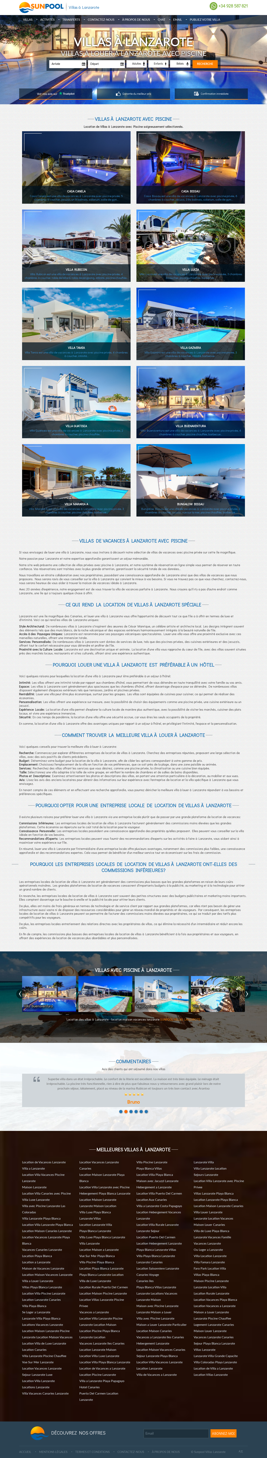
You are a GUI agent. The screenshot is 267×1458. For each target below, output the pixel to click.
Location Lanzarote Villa (95, 1215)
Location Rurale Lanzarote (211, 1284)
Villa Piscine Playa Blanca (96, 1253)
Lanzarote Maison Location (97, 1196)
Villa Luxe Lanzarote (36, 1190)
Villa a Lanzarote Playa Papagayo (101, 1371)
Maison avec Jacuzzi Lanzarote (157, 1171)
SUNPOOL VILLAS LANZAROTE (180, 1019)
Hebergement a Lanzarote (154, 1178)
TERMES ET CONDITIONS (92, 1442)
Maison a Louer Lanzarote (211, 1303)
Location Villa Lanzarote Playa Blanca (47, 1215)
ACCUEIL (25, 1442)
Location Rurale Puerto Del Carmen (103, 1278)
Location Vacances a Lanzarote (215, 1296)
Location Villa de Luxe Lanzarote (44, 1334)
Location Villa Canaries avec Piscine (46, 1184)
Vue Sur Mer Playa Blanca (97, 1246)
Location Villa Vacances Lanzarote (159, 1352)
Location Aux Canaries (151, 1190)
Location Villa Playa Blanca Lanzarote (104, 1352)
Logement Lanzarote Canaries (214, 1315)
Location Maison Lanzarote (97, 1190)
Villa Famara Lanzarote (209, 1253)
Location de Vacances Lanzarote (44, 1153)
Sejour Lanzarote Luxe (37, 1365)
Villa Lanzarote (89, 1234)
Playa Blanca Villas (149, 1159)
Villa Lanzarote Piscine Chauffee (44, 1346)
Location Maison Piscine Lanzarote (103, 1284)
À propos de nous (136, 19)
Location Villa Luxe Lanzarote (99, 1346)
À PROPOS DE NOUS (166, 1442)
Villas (27, 19)
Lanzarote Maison (148, 1290)
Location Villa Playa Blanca (154, 1165)
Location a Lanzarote (36, 1253)
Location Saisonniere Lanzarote (157, 1259)
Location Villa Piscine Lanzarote (43, 1284)
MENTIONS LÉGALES (53, 1442)
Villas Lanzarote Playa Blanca (214, 1184)
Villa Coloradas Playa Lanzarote (215, 1352)
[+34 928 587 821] (213, 6)
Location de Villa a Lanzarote (213, 1359)
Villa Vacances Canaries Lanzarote (45, 1384)
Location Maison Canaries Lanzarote (47, 1221)
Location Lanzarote (149, 1359)
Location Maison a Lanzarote (99, 1240)
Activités (47, 19)
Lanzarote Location (92, 1328)
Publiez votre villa (205, 19)
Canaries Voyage (147, 1265)
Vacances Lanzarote (207, 1234)
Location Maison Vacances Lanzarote (47, 1265)
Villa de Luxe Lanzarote (95, 1271)
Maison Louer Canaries (209, 1215)
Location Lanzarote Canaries (41, 1290)
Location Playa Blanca (37, 1246)
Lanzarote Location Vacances (213, 1209)
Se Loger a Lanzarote (36, 1303)
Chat (161, 19)
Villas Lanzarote (204, 1340)
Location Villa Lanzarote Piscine (101, 1309)
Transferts (71, 19)
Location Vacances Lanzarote (42, 1359)
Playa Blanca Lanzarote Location (101, 1265)
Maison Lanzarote (34, 1178)
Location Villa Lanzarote (38, 1371)
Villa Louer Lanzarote (208, 1203)
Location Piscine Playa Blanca (99, 1321)
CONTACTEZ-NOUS (130, 1442)
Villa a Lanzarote (33, 1159)
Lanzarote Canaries (149, 1253)
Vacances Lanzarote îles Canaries (102, 1334)
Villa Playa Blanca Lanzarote (155, 1246)
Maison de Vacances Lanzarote (43, 1259)
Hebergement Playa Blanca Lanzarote (104, 1184)
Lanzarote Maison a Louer (154, 1303)
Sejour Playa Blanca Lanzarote (214, 1334)
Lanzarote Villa (204, 1153)
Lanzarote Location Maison (97, 1315)
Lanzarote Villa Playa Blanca (41, 1309)
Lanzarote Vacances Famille (212, 1228)
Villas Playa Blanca (206, 1265)
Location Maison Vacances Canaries (160, 1340)
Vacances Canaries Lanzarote (42, 1240)
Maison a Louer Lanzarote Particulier (161, 1315)
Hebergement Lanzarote (152, 1334)
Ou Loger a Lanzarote (208, 1240)
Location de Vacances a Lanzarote (102, 1359)
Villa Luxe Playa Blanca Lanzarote (102, 1228)
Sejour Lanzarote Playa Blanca (157, 1346)
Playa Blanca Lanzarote (95, 1221)
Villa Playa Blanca (34, 1296)
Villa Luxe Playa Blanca (95, 1203)
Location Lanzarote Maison (97, 1340)
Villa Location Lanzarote (210, 1246)
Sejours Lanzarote (206, 1165)
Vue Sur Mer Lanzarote (38, 1352)
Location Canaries (34, 1340)
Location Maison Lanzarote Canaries (218, 1196)
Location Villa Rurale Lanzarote (157, 1215)
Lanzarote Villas (90, 1209)
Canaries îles (145, 1271)
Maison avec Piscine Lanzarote (157, 1296)
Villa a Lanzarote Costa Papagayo (159, 1196)
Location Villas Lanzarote (211, 1365)
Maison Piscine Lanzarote (211, 1271)
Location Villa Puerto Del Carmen (159, 1184)
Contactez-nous (101, 19)
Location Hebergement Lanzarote (159, 1234)
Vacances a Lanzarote (94, 1303)
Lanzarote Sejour (147, 1221)
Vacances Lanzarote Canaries (214, 1328)
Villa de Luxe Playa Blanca (211, 1221)
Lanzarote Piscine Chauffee (212, 1309)
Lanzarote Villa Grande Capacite (216, 1346)
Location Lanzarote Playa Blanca (216, 1190)
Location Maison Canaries (154, 1321)
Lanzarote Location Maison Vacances (47, 1328)
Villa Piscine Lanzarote (151, 1153)
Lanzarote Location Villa (210, 1278)
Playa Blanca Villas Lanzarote (156, 1278)
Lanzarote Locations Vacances (156, 1284)
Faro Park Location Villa (210, 1259)
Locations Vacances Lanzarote (42, 1315)
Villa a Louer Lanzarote (37, 1271)
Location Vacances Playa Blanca (215, 1290)
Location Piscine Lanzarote (97, 1365)
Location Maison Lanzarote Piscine (46, 1321)
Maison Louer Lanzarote (210, 1321)
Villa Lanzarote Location (210, 1159)
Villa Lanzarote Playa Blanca (41, 1209)
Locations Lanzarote (35, 1377)
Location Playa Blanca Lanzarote (101, 1259)
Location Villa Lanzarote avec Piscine (104, 1178)
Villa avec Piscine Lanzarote (155, 1309)
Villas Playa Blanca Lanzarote (42, 1278)
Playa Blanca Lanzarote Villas (156, 1240)
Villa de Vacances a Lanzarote (156, 1365)
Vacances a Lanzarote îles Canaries (160, 1328)
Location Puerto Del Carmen (155, 1228)
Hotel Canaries (89, 1377)
